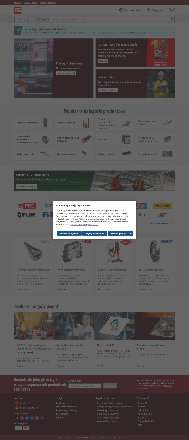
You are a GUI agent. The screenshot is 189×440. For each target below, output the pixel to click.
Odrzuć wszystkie (69, 233)
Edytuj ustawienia (95, 233)
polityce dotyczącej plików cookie (84, 224)
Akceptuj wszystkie (120, 233)
